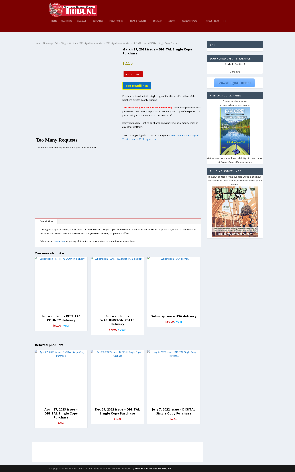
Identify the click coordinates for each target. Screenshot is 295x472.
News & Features (138, 21)
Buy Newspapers (189, 21)
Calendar (81, 21)
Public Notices (117, 21)
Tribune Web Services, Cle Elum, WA (153, 468)
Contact (157, 21)
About (172, 21)
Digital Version (69, 43)
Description (46, 221)
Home (54, 21)
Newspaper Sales (51, 43)
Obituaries (97, 21)
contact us (59, 240)
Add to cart (133, 74)
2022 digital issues (88, 43)
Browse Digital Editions (234, 83)
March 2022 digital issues (111, 43)
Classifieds (66, 21)
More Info (235, 71)
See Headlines (137, 86)
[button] (224, 26)
